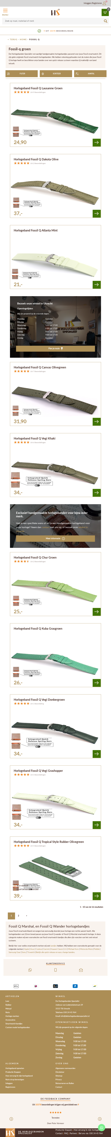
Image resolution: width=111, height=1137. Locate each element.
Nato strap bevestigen (14, 1080)
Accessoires (10, 1020)
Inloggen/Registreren (93, 3)
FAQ (66, 1134)
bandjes (53, 946)
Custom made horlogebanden (17, 1028)
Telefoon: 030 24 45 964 (66, 1012)
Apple (26, 949)
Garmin (46, 949)
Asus (32, 949)
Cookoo (39, 949)
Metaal (8, 1009)
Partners (73, 1134)
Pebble (96, 949)
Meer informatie (53, 538)
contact (46, 527)
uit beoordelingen (58, 31)
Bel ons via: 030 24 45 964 (91, 1134)
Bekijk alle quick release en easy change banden (55, 952)
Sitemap (59, 1076)
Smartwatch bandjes (13, 1024)
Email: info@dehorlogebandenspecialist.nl (72, 1016)
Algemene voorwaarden (65, 1068)
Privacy (59, 1080)
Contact (59, 1087)
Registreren (10, 1087)
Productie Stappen (13, 1072)
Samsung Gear (15, 952)
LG (65, 949)
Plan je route (54, 349)
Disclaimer (60, 1072)
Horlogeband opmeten (14, 1068)
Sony (24, 952)
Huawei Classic (57, 949)
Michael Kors (73, 949)
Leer (7, 1001)
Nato (7, 1012)
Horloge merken (12, 1016)
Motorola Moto (86, 949)
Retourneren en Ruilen (65, 1083)
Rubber (8, 1005)
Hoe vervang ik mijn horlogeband (19, 1076)
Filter (22, 74)
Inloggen (9, 1083)
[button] (5, 12)
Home (23, 39)
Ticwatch (31, 952)
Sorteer (57, 74)
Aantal (91, 74)
